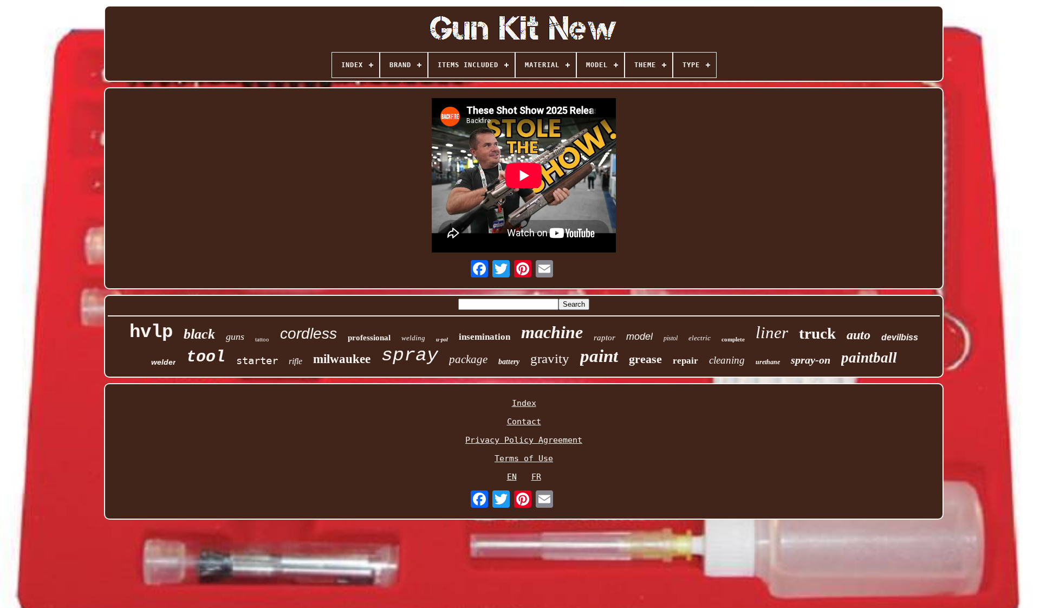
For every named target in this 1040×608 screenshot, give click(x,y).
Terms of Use (524, 458)
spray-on (810, 360)
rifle (295, 361)
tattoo (262, 339)
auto (858, 335)
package (468, 359)
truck (817, 333)
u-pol (442, 339)
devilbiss (899, 337)
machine (552, 332)
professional (369, 337)
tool (205, 357)
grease (645, 359)
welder (163, 362)
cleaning (727, 360)
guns (235, 336)
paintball (869, 358)
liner (772, 332)
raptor (604, 337)
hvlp (151, 332)
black (199, 334)
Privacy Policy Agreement (523, 440)
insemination (484, 337)
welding (413, 338)
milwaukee (341, 359)
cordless (308, 333)
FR (536, 477)
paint (599, 356)
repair (685, 360)
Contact (524, 421)
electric (699, 338)
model (639, 336)
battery (508, 362)
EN (512, 477)
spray (409, 355)
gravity (549, 358)
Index (524, 403)
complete (733, 339)
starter (257, 360)
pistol (671, 338)
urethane (768, 362)
